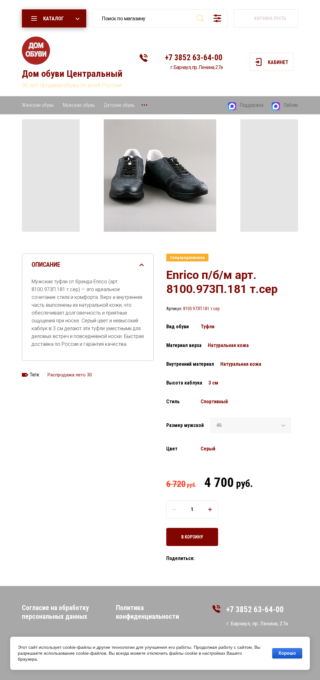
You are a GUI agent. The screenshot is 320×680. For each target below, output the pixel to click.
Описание (46, 264)
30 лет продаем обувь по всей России (71, 85)
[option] (160, 175)
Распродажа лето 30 (70, 375)
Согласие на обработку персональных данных (55, 612)
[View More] (144, 105)
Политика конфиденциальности (147, 612)
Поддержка (251, 105)
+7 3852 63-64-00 (193, 57)
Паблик (290, 105)
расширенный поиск (217, 18)
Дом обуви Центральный (72, 73)
